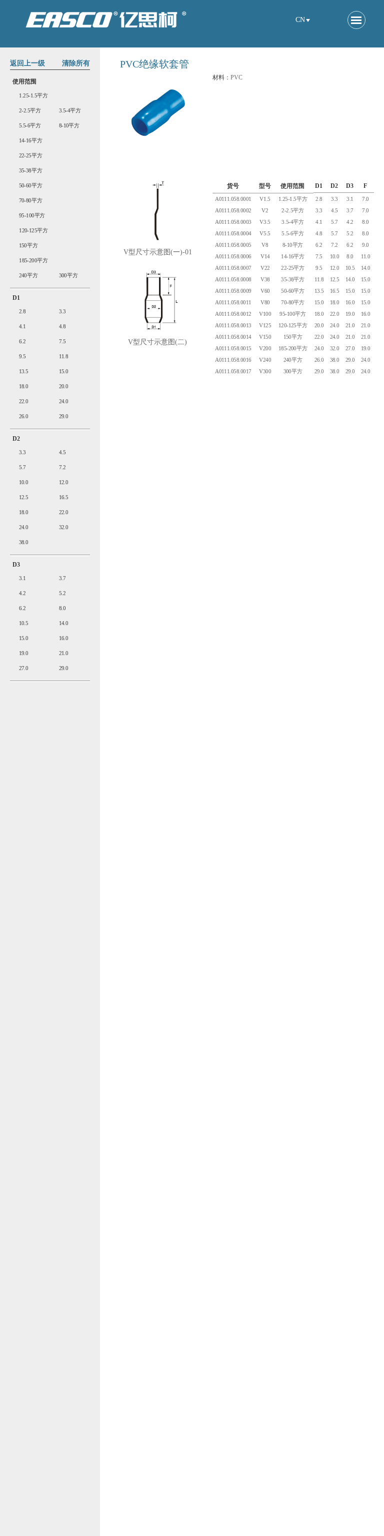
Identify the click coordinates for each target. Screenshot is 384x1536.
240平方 (28, 275)
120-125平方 (33, 230)
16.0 (63, 638)
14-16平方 (30, 140)
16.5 (63, 497)
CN (300, 19)
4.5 (62, 452)
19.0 (23, 653)
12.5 (23, 497)
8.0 (62, 608)
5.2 (62, 593)
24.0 (63, 401)
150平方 (28, 245)
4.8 (62, 326)
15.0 (63, 371)
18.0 (23, 386)
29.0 (63, 416)
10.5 (23, 623)
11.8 (63, 356)
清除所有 (76, 63)
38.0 (23, 542)
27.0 (23, 668)
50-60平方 (30, 185)
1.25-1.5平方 (33, 95)
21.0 (63, 653)
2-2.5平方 (30, 110)
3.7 (62, 578)
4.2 (22, 593)
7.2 (62, 467)
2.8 (22, 311)
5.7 (22, 467)
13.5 (23, 371)
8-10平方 (69, 125)
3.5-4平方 (70, 110)
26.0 (23, 416)
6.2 (22, 341)
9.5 (22, 356)
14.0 (63, 623)
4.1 (22, 326)
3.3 (62, 311)
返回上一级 (27, 63)
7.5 (62, 341)
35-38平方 (30, 170)
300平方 (68, 275)
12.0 (63, 482)
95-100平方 (32, 215)
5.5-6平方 (30, 125)
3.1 (22, 578)
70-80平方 (30, 200)
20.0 (63, 386)
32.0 (63, 527)
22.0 (23, 401)
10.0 (23, 482)
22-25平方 (30, 155)
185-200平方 (33, 260)
